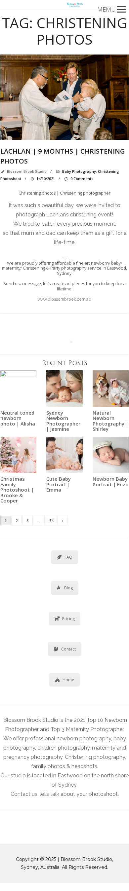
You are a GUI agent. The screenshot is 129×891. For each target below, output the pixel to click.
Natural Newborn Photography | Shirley (110, 420)
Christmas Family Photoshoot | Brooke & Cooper (17, 489)
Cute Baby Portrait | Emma (58, 484)
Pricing (68, 618)
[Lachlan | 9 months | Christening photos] (64, 97)
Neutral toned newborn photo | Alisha (17, 418)
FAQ (68, 557)
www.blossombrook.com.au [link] (64, 299)
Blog (68, 588)
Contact (68, 649)
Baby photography (79, 171)
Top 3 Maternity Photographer (87, 729)
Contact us (24, 794)
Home (68, 680)
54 (51, 520)
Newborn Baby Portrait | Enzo (111, 481)
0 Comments (81, 178)
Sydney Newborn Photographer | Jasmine (63, 420)
